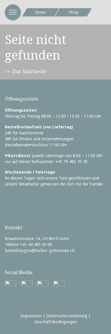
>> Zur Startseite (26, 71)
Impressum (31, 315)
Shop (74, 12)
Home (40, 12)
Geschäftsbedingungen (55, 321)
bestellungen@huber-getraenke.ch (40, 250)
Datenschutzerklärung (66, 315)
